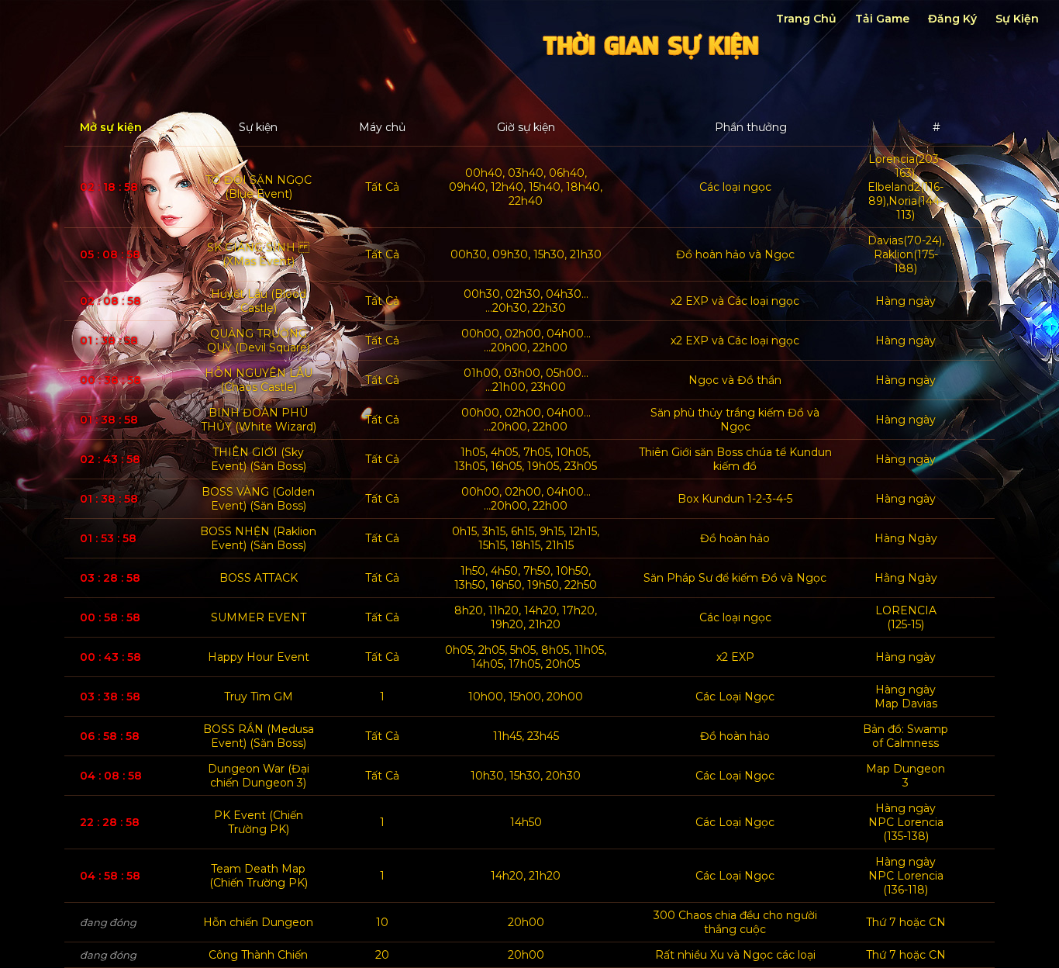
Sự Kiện (1017, 19)
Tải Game (882, 19)
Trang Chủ (806, 19)
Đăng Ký (952, 19)
